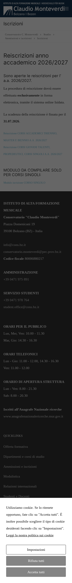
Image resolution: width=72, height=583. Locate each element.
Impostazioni (36, 550)
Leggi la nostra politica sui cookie (30, 535)
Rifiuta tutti (36, 561)
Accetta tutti (36, 572)
